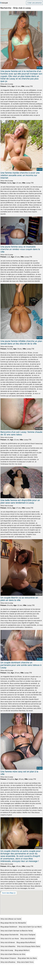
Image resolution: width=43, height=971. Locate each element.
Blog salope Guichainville (9, 935)
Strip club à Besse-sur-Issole (11, 919)
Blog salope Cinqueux (8, 958)
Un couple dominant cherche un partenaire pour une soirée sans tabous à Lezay (20, 665)
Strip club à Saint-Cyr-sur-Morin (30, 927)
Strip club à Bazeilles (8, 946)
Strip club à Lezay (7, 950)
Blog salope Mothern (22, 950)
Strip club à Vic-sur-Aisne (10, 938)
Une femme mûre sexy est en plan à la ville (19, 772)
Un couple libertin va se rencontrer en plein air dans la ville (19, 598)
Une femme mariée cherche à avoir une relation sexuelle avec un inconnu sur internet (20, 175)
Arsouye (4, 3)
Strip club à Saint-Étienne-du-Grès (13, 954)
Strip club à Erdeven (8, 942)
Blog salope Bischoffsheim (26, 942)
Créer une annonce (34, 3)
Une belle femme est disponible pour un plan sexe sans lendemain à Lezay (20, 501)
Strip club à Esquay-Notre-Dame (28, 946)
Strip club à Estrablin (27, 938)
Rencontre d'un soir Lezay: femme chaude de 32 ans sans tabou (21, 433)
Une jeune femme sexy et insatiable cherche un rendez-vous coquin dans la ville (20, 249)
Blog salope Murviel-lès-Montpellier (13, 923)
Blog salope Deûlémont (9, 927)
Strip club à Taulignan (27, 935)
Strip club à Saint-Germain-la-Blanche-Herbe (17, 931)
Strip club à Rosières (8, 962)
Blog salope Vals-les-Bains (27, 958)
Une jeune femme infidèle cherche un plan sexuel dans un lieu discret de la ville (21, 342)
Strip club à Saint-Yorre (25, 962)
